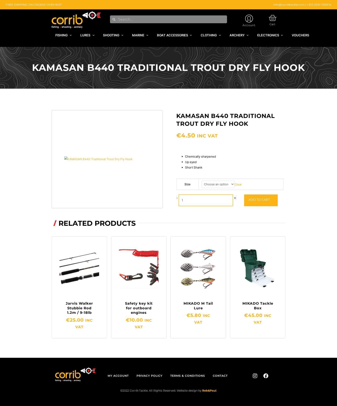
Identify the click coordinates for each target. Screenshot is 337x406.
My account (118, 375)
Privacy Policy (149, 375)
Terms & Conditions (187, 375)
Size (187, 184)
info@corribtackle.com (289, 4)
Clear (238, 184)
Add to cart (259, 200)
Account (249, 25)
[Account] (249, 18)
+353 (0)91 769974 (319, 4)
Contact (220, 375)
